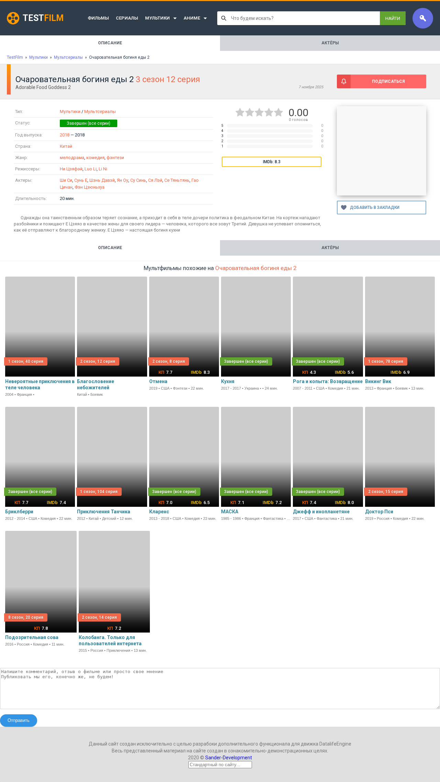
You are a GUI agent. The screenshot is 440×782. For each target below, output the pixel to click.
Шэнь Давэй (102, 180)
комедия (95, 157)
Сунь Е (80, 180)
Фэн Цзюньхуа (89, 187)
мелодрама (72, 157)
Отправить (19, 720)
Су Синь (138, 180)
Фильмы (98, 18)
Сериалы (127, 18)
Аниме (192, 18)
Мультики (157, 18)
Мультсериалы (100, 111)
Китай (66, 146)
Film (43, 18)
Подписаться (388, 81)
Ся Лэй (155, 180)
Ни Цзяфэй (71, 168)
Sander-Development (228, 757)
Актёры (330, 43)
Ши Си (66, 180)
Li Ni (103, 168)
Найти (392, 18)
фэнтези (115, 157)
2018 (64, 134)
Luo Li (91, 168)
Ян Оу (122, 180)
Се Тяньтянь (176, 180)
